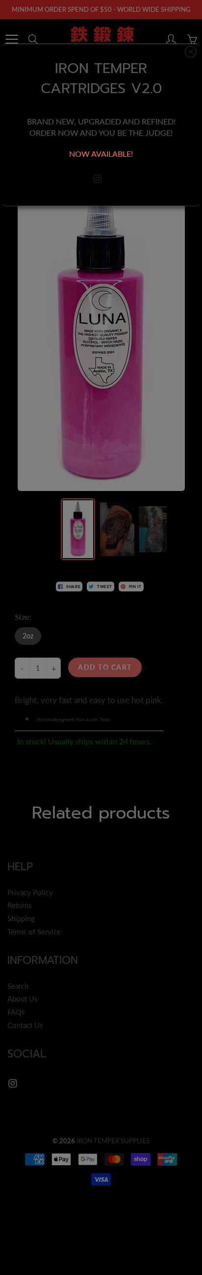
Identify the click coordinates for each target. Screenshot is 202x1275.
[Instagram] (97, 179)
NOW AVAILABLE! (101, 153)
